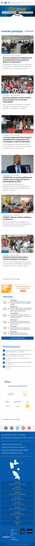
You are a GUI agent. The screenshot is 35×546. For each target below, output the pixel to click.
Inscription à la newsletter (18, 435)
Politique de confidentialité (10, 450)
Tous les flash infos (17, 338)
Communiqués (16, 438)
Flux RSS (30, 438)
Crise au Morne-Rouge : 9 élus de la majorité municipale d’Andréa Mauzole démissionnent (20, 322)
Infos (3, 435)
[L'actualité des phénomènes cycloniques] (9, 12)
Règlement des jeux (17, 453)
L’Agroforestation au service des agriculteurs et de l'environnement (19, 333)
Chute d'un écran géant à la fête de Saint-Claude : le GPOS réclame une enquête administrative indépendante (21, 309)
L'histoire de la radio (8, 444)
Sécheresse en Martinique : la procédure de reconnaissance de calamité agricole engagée (20, 303)
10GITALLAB (26, 544)
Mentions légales (23, 450)
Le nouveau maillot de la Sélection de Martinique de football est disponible (20, 328)
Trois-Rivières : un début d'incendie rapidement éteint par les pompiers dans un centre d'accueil (21, 316)
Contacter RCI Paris (7, 447)
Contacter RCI (18, 444)
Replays (7, 435)
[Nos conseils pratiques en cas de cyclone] (26, 13)
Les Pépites (24, 438)
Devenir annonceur (19, 447)
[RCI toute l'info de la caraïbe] (6, 2)
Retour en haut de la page (12, 279)
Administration (6, 453)
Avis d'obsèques (6, 438)
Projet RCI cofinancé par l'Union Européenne (13, 534)
